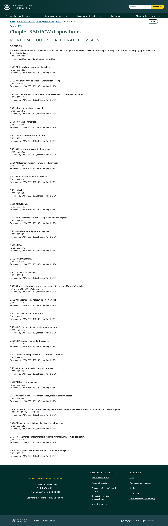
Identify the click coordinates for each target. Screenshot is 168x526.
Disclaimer (34, 520)
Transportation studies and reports (104, 489)
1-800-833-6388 (54, 492)
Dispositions (48, 21)
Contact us (134, 493)
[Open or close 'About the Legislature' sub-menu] (159, 16)
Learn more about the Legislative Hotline (45, 497)
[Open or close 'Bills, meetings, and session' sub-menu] (34, 16)
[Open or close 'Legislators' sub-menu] (125, 16)
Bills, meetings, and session (18, 16)
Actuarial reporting (100, 483)
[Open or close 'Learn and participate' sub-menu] (100, 16)
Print (153, 21)
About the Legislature (145, 16)
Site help (133, 488)
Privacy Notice (48, 520)
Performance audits (100, 477)
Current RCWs (16, 26)
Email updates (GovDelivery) (142, 498)
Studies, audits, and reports (101, 472)
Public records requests (140, 483)
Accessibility (135, 472)
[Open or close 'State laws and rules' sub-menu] (66, 16)
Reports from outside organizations (101, 497)
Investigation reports (101, 504)
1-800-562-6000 (45, 488)
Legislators (116, 16)
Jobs (131, 477)
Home (12, 21)
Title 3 (58, 21)
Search (156, 6)
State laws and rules (53, 16)
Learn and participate (86, 16)
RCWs (39, 21)
